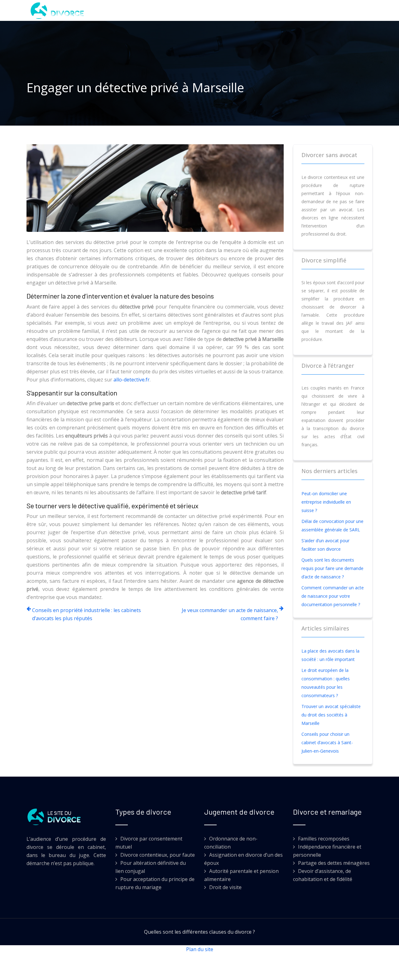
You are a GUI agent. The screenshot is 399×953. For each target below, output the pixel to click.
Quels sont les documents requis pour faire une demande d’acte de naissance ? (332, 568)
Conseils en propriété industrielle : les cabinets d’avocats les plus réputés (86, 614)
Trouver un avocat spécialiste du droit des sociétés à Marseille (331, 714)
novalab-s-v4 (273, 10)
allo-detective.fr (131, 379)
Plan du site (199, 949)
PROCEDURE (233, 10)
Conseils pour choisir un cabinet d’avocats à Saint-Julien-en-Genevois (327, 742)
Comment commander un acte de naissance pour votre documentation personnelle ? (332, 596)
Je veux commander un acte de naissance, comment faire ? (230, 614)
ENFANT (201, 10)
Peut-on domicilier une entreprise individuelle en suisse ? (326, 502)
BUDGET (173, 10)
